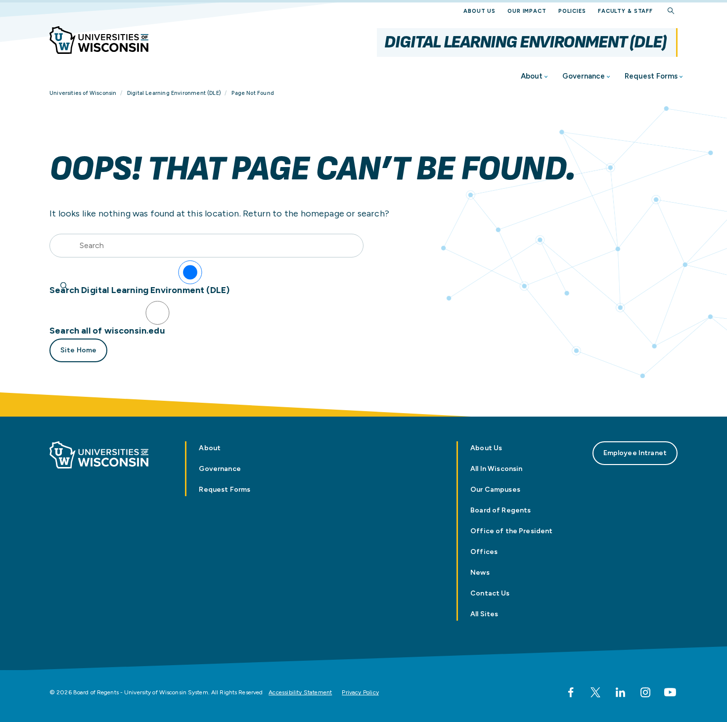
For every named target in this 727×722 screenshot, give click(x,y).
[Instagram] (645, 692)
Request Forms (651, 76)
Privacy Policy (360, 692)
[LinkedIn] (620, 692)
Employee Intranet (635, 453)
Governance (583, 76)
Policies (572, 11)
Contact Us (489, 593)
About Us (479, 11)
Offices (484, 552)
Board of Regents (500, 510)
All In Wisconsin (496, 469)
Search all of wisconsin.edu (107, 330)
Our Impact (526, 11)
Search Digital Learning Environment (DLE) (139, 290)
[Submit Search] (64, 286)
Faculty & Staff (625, 11)
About (532, 76)
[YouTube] (670, 692)
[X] (595, 692)
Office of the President (511, 531)
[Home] (98, 40)
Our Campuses (495, 489)
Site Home (78, 350)
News (480, 572)
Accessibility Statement (300, 692)
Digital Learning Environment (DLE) (525, 42)
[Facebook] (570, 692)
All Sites (484, 614)
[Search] (671, 11)
